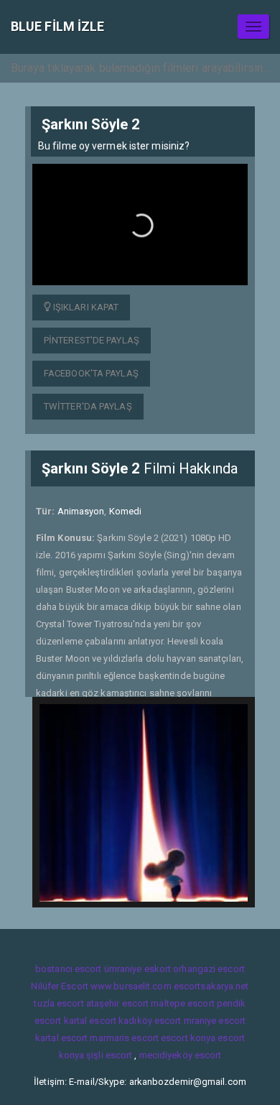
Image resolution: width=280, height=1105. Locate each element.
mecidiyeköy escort (180, 1055)
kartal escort (90, 1020)
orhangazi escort (209, 968)
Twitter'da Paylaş (88, 406)
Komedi (125, 511)
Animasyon (81, 511)
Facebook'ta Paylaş (91, 373)
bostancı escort (68, 968)
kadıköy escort (149, 1020)
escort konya (188, 1037)
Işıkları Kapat (85, 307)
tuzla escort (58, 1003)
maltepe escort (182, 1003)
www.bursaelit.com (131, 986)
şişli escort (109, 1055)
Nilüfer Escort (59, 986)
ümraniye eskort (138, 968)
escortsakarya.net (211, 986)
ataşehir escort (117, 1003)
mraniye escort (215, 1020)
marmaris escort (124, 1037)
